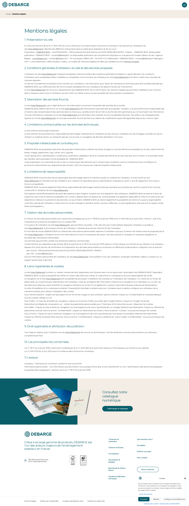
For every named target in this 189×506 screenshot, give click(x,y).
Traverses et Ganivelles (113, 440)
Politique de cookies (151, 503)
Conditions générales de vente (73, 501)
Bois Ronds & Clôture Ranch (117, 469)
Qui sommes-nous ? (145, 439)
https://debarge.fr (35, 49)
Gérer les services (145, 494)
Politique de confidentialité (170, 503)
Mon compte (142, 458)
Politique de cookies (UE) (96, 501)
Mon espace (172, 5)
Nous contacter (147, 469)
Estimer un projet (144, 451)
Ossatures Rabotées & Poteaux (116, 478)
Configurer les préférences (174, 499)
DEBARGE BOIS (43, 52)
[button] (185, 478)
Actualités (141, 445)
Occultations (113, 454)
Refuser (156, 499)
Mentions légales (131, 62)
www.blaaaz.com (39, 58)
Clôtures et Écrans (115, 448)
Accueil (8, 14)
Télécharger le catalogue (117, 409)
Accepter (143, 499)
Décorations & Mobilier (114, 461)
